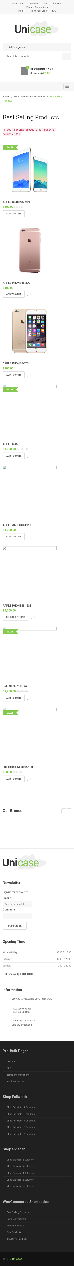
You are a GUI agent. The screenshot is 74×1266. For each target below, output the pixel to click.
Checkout (57, 3)
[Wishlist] (28, 214)
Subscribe (15, 925)
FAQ (54, 10)
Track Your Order (38, 10)
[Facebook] (6, 878)
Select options (15, 617)
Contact (11, 1061)
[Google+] (21, 878)
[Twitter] (14, 878)
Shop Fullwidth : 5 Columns (21, 1127)
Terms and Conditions (18, 1074)
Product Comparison (37, 7)
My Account (18, 3)
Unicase (17, 1259)
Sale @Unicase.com (22, 1024)
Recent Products (15, 1225)
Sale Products (14, 1232)
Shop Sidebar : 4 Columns (20, 1173)
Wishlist (34, 3)
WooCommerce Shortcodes (29, 96)
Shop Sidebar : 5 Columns (20, 1179)
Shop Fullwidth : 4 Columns (21, 1120)
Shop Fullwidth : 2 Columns (21, 1107)
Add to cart (13, 213)
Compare (34, 213)
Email (7, 898)
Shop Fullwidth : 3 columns (21, 1114)
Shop (20, 10)
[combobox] (37, 56)
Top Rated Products (17, 1239)
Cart (45, 3)
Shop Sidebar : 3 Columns (20, 1166)
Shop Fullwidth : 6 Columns (21, 1134)
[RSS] (29, 878)
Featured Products (16, 1219)
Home (6, 96)
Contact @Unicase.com (24, 1020)
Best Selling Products (18, 1212)
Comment (9, 909)
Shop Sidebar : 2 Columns (20, 1159)
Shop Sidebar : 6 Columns (20, 1186)
